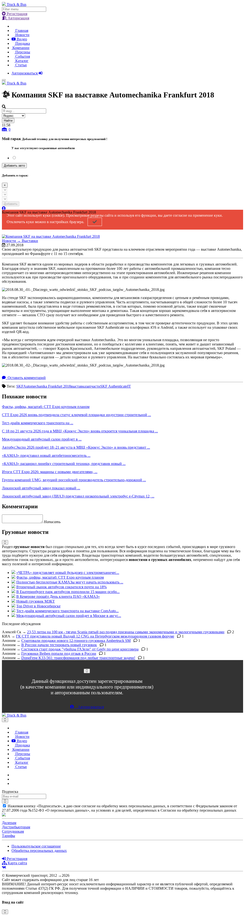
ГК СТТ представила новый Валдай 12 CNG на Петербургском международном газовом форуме (95, 636)
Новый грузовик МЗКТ (35, 601)
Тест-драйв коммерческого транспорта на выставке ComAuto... (67, 611)
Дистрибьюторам (16, 827)
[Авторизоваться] (4, 208)
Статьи (20, 65)
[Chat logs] (12, 775)
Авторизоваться (25, 73)
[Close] (87, 671)
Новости (21, 35)
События (22, 56)
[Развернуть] (5, 542)
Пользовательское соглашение (36, 846)
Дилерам (9, 823)
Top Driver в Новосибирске (38, 606)
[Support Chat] (12, 779)
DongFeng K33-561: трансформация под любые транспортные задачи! (78, 658)
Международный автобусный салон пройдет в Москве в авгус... (68, 616)
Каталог (21, 61)
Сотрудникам (13, 831)
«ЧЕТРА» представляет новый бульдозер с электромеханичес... (67, 573)
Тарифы (8, 836)
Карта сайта (17, 863)
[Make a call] (12, 783)
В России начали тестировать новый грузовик (59, 645)
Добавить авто (14, 165)
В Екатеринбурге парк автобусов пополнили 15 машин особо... (68, 592)
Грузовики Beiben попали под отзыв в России (58, 653)
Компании (20, 48)
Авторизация (18, 18)
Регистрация (16, 14)
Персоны (22, 52)
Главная (21, 30)
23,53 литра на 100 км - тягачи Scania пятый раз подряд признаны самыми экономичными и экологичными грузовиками (125, 632)
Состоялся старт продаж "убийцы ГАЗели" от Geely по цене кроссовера (80, 649)
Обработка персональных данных (39, 850)
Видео (21, 39)
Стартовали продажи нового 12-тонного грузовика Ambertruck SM (76, 641)
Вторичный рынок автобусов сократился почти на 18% (61, 587)
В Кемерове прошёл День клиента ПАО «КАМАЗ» (58, 596)
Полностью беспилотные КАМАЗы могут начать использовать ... (69, 582)
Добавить (10, 204)
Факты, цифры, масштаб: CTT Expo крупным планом (60, 577)
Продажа (22, 43)
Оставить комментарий (26, 378)
